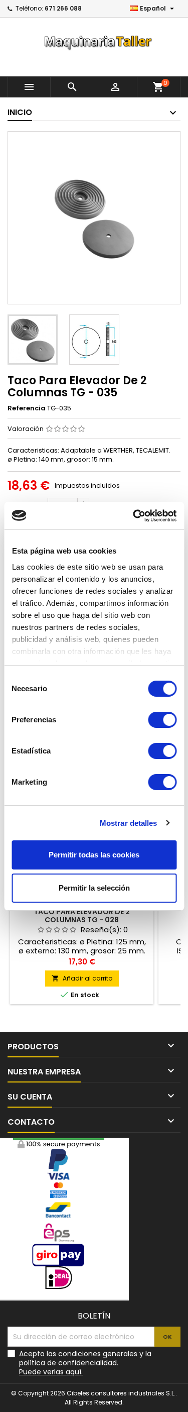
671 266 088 (63, 8)
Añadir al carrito (82, 978)
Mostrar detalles (128, 823)
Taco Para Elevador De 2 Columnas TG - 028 (82, 916)
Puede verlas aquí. (51, 1372)
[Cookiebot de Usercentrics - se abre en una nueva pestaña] (133, 515)
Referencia (27, 408)
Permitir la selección (94, 888)
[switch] (162, 720)
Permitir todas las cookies (94, 854)
